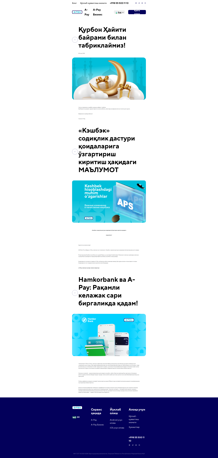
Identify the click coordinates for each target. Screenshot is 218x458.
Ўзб (120, 13)
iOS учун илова (117, 428)
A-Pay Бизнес (97, 424)
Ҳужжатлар (134, 427)
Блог (74, 3)
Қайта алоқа (137, 12)
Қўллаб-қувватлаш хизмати (93, 3)
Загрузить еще (109, 395)
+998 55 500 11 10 (119, 3)
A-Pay (94, 420)
